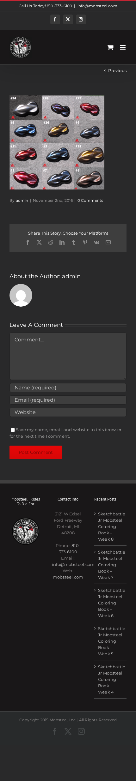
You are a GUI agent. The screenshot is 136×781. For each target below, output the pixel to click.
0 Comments (90, 200)
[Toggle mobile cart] (110, 47)
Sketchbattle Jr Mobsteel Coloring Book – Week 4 (110, 679)
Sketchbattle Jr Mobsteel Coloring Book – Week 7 (110, 565)
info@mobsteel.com (97, 5)
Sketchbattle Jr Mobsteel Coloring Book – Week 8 (110, 526)
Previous (117, 70)
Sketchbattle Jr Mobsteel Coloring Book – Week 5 (110, 641)
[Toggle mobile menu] (123, 47)
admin (22, 200)
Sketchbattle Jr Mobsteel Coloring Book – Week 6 (110, 603)
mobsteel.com (68, 577)
